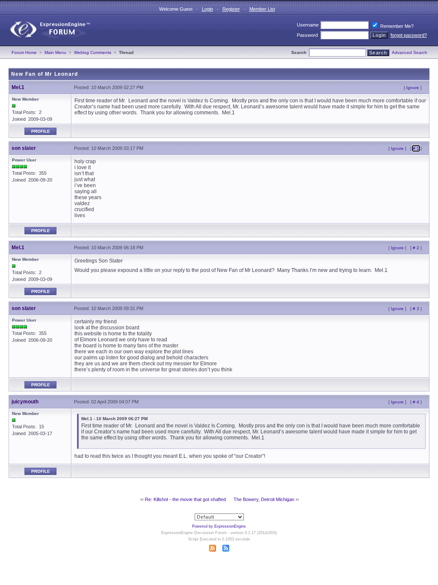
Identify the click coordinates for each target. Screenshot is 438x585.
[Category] (46, 44)
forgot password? (409, 35)
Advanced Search (409, 52)
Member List (262, 9)
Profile (40, 131)
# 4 (416, 402)
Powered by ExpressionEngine (219, 526)
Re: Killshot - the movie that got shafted (185, 499)
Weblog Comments (92, 52)
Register (231, 9)
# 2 (416, 247)
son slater (24, 148)
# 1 (416, 148)
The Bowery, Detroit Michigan (264, 499)
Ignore (412, 87)
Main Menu (55, 52)
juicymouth (25, 402)
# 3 (416, 308)
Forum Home (24, 52)
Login (207, 9)
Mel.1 (18, 87)
